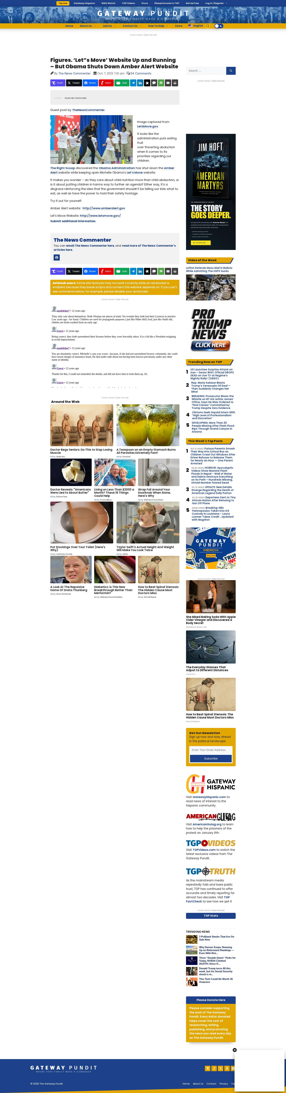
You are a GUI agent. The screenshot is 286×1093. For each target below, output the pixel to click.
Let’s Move (135, 172)
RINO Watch (108, 3)
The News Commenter (82, 240)
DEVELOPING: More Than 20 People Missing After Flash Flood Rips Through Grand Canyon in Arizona (213, 427)
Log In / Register (214, 3)
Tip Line (63, 3)
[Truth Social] (207, 1068)
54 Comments (141, 73)
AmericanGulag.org (207, 824)
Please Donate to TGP (166, 3)
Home (69, 26)
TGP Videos (128, 3)
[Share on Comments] (154, 82)
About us (198, 1083)
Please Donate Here (211, 1000)
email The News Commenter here (90, 246)
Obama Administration (117, 168)
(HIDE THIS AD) (150, 35)
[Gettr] (214, 1068)
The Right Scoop (62, 168)
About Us (86, 26)
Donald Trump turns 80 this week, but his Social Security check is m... (215, 971)
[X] (220, 1068)
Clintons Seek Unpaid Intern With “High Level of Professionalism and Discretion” (213, 415)
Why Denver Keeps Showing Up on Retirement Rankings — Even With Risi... (216, 950)
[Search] (231, 71)
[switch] (219, 25)
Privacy (224, 1083)
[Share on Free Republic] (147, 82)
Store (145, 3)
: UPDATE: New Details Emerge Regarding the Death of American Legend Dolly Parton (213, 490)
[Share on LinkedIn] (140, 82)
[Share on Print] (175, 82)
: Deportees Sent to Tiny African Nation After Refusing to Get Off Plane (214, 500)
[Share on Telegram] (133, 82)
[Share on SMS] (161, 82)
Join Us (107, 26)
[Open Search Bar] (208, 26)
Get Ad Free (192, 3)
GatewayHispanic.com (209, 797)
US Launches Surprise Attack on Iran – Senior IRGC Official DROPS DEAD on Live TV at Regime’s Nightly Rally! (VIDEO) (212, 374)
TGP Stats (211, 916)
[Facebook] (227, 1068)
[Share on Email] (168, 82)
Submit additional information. (73, 221)
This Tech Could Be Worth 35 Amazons (216, 980)
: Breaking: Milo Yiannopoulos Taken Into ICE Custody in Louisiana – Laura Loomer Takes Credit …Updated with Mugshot (213, 513)
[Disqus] (114, 346)
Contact (211, 1083)
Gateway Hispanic (84, 3)
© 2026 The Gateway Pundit (46, 1083)
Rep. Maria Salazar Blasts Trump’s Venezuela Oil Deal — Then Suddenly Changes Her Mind (211, 387)
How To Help (156, 26)
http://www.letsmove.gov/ (100, 216)
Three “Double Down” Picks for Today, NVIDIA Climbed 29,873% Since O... (217, 960)
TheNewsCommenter (88, 110)
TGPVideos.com (204, 850)
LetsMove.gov (147, 126)
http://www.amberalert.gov (104, 208)
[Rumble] (233, 1068)
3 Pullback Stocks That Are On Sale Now (216, 938)
